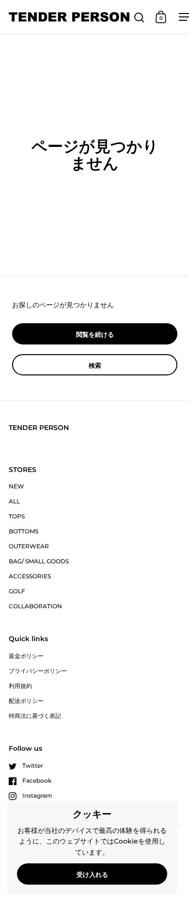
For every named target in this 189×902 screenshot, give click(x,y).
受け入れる (92, 874)
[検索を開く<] (139, 17)
